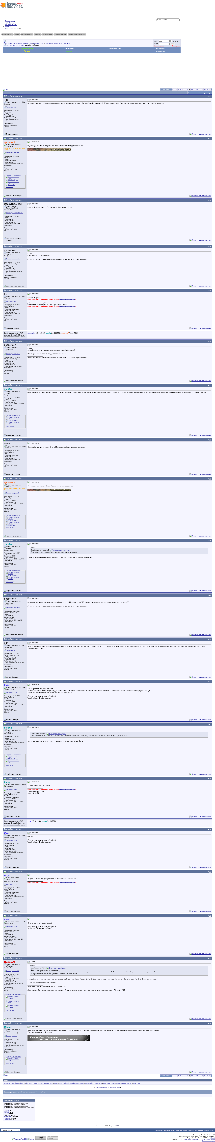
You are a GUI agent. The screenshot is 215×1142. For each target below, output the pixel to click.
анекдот (11, 1083)
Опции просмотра (204, 93)
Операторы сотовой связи (54, 43)
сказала (123, 1083)
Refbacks (7, 1119)
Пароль (156, 43)
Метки (6, 1080)
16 (207, 89)
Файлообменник (11, 25)
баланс (17, 1083)
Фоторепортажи (26, 34)
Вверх (212, 1130)
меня (78, 1083)
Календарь (159, 1130)
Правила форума (27, 48)
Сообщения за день (114, 48)
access (6, 1083)
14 (202, 89)
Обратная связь (176, 1130)
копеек (56, 1083)
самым (113, 1083)
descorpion (31, 333)
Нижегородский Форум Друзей (22, 43)
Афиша (37, 34)
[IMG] (5, 1113)
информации (45, 1083)
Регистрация (176, 46)
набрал (91, 1083)
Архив (206, 1130)
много (87, 1083)
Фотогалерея (10, 21)
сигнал (118, 1083)
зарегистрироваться (67, 299)
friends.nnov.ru (210, 1139)
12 (197, 89)
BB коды (6, 1110)
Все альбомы (69, 48)
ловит (60, 1083)
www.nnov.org (7, 34)
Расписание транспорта (77, 34)
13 (199, 89)
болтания (29, 1083)
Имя (155, 41)
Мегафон (67, 43)
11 (194, 89)
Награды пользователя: (13, 175)
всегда (35, 1083)
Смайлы (6, 1112)
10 (192, 89)
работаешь (106, 1083)
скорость (129, 1083)
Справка (167, 1130)
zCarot (213, 1138)
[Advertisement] (48, 60)
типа (134, 1083)
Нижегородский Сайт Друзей (193, 1130)
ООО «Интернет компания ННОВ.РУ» (193, 1139)
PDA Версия (9, 23)
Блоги (17, 34)
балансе (22, 1083)
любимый (66, 1083)
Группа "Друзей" (60, 34)
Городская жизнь (38, 43)
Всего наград (10, 187)
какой (51, 1083)
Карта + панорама (12, 29)
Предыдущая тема (101, 1087)
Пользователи (160, 51)
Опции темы (192, 93)
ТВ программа (47, 34)
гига (39, 1083)
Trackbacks (7, 1116)
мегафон (73, 1083)
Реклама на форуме (208, 1141)
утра (138, 1083)
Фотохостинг (9, 27)
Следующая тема (114, 1087)
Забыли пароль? (159, 46)
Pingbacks (7, 1118)
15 (205, 89)
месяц (82, 1083)
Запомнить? (176, 41)
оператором (98, 1083)
